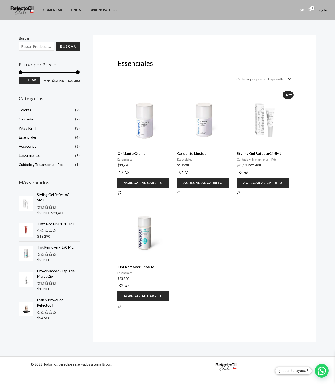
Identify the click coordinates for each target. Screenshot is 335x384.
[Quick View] (126, 172)
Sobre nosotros (102, 10)
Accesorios (27, 146)
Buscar (24, 38)
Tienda (75, 10)
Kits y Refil (27, 128)
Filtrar (29, 80)
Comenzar (52, 10)
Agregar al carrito (143, 183)
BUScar (68, 46)
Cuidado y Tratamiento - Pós (41, 164)
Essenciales (27, 137)
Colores (25, 110)
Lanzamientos (29, 155)
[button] (322, 371)
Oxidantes (27, 119)
